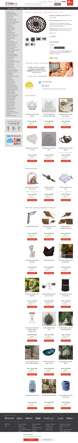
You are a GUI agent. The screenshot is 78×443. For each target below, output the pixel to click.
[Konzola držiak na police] (32, 224)
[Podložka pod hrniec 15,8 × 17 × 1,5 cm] (32, 146)
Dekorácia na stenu (11, 36)
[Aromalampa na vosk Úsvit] (32, 393)
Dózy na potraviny (11, 48)
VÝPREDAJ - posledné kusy (13, 22)
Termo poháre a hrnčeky (12, 88)
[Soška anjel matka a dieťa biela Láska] (32, 258)
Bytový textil (9, 31)
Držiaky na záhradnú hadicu (13, 50)
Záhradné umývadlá (11, 108)
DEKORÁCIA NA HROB (12, 15)
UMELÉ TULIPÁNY (11, 91)
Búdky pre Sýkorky (11, 28)
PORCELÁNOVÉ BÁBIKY (12, 70)
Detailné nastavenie (47, 439)
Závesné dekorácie (11, 111)
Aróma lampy (9, 25)
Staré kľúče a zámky (11, 82)
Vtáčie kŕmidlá (10, 16)
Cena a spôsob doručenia (24, 429)
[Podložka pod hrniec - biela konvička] (32, 112)
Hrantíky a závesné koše (12, 89)
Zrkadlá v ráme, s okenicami (13, 112)
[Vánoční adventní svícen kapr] (66, 185)
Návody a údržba (22, 424)
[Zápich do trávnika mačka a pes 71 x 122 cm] (49, 292)
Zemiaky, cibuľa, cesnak (12, 47)
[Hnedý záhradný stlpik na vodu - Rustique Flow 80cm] (32, 359)
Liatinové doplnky (10, 60)
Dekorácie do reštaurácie (12, 35)
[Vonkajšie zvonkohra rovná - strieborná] (32, 292)
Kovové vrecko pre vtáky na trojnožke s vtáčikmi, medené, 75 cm (32, 329)
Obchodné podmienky (37, 427)
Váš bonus (59, 1)
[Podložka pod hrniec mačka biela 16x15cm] (66, 112)
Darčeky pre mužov (11, 32)
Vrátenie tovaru (22, 427)
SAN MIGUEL (10, 74)
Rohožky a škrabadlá (11, 13)
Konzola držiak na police (32, 226)
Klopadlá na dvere (11, 57)
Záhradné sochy (10, 107)
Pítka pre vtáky (10, 17)
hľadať (57, 4)
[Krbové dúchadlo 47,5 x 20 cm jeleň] (49, 224)
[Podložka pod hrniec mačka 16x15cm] (66, 146)
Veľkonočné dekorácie (11, 96)
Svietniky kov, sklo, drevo (12, 86)
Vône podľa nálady (11, 99)
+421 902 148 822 (43, 1)
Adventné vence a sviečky (12, 95)
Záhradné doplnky (11, 104)
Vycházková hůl (10, 101)
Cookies (34, 431)
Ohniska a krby (10, 66)
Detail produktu (32, 127)
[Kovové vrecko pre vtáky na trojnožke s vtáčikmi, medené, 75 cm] (32, 326)
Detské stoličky (10, 41)
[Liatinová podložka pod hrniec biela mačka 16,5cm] (49, 112)
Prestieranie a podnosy (12, 72)
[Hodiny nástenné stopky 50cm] (49, 326)
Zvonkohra (9, 114)
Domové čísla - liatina (11, 19)
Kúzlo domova (28, 12)
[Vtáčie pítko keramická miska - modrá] (49, 359)
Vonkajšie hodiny (10, 12)
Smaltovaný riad (10, 80)
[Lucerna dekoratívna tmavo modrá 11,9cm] (66, 393)
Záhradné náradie (10, 105)
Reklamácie (21, 426)
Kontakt (51, 1)
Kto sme (20, 431)
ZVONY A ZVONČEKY (12, 115)
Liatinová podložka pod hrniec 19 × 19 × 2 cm (53, 12)
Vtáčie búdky (9, 73)
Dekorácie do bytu (11, 34)
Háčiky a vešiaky (10, 51)
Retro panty (9, 77)
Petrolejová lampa (11, 67)
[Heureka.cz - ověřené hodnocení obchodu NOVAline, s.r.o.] (10, 144)
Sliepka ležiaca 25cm (49, 260)
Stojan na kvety (10, 83)
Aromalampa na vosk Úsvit (32, 395)
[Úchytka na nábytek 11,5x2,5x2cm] (49, 185)
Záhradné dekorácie (11, 102)
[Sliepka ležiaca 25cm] (49, 258)
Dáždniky (9, 39)
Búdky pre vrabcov (11, 29)
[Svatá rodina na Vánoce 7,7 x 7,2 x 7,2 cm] (32, 185)
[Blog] (28, 8)
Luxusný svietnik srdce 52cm (49, 395)
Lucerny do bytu (10, 63)
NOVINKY (22, 8)
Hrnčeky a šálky (10, 53)
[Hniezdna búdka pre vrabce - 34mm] (66, 359)
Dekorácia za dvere (11, 38)
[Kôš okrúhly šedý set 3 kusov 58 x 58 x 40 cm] (66, 258)
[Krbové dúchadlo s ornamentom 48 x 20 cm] (66, 224)
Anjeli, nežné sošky (11, 23)
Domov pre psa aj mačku (12, 42)
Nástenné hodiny (10, 64)
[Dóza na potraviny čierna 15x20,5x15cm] (66, 292)
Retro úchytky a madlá (11, 20)
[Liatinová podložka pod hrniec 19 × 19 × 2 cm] (35, 35)
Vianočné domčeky (11, 93)
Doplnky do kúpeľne (11, 44)
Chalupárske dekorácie (12, 54)
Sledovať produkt (59, 47)
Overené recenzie (36, 424)
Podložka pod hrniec (11, 69)
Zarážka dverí (10, 110)
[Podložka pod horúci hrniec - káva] (49, 146)
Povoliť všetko (31, 439)
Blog (6, 426)
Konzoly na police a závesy (13, 76)
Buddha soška (10, 26)
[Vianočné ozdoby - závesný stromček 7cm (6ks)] (66, 326)
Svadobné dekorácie (11, 85)
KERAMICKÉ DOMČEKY (12, 55)
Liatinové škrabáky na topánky (13, 61)
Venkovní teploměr (11, 98)
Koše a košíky (10, 58)
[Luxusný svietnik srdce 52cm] (49, 393)
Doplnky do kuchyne (11, 45)
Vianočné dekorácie (11, 92)
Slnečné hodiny (10, 79)
